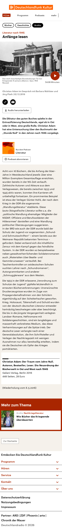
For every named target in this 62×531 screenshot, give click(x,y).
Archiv (37, 25)
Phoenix (33, 515)
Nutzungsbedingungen (16, 502)
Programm (22, 15)
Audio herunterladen (18, 110)
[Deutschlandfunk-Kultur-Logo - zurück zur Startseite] (31, 7)
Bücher (8, 25)
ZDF (23, 515)
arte (43, 515)
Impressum (8, 507)
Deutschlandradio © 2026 (17, 525)
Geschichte (23, 25)
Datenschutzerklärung (15, 497)
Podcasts (39, 15)
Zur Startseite (10, 441)
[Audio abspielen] (55, 75)
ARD (16, 515)
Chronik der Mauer (13, 520)
